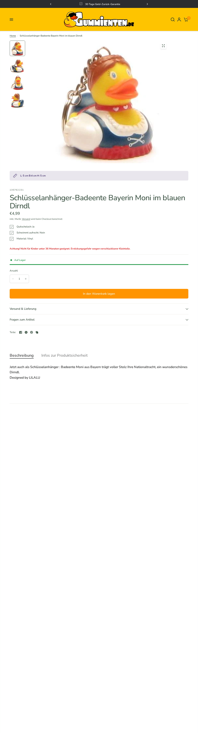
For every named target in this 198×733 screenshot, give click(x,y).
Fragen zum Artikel (22, 320)
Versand (26, 219)
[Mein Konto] (179, 19)
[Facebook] (20, 332)
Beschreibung (22, 355)
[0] (185, 19)
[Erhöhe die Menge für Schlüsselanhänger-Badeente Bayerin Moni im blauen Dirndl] (26, 279)
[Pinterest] (31, 332)
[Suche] (172, 19)
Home (13, 35)
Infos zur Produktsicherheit (64, 355)
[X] (26, 332)
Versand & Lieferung (23, 309)
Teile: (13, 332)
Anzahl (14, 270)
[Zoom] (163, 46)
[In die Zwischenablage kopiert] (37, 332)
